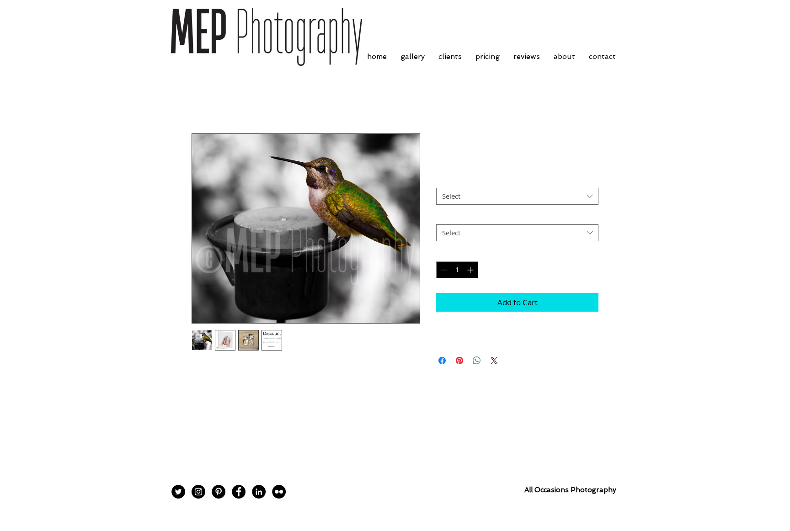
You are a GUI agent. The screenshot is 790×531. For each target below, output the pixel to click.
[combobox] (517, 196)
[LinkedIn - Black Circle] (259, 492)
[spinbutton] (457, 270)
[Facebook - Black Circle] (239, 492)
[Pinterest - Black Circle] (218, 492)
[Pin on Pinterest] (459, 360)
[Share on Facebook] (442, 360)
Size (445, 180)
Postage (450, 216)
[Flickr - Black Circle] (279, 492)
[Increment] (471, 270)
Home (202, 101)
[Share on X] (494, 360)
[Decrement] (443, 270)
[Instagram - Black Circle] (198, 492)
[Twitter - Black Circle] (178, 492)
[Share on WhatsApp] (476, 360)
